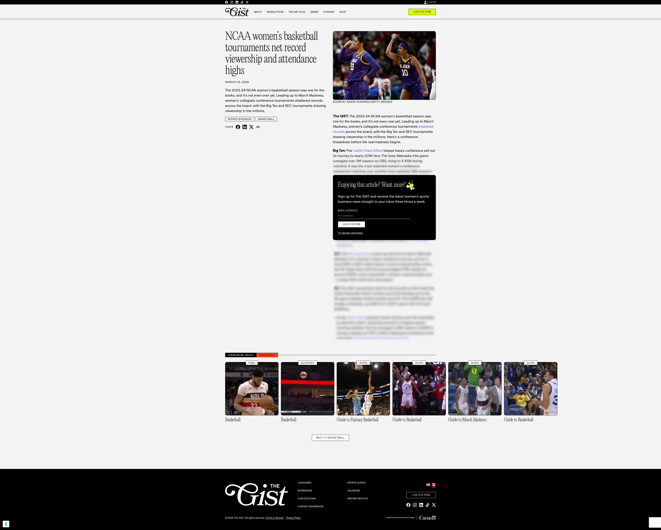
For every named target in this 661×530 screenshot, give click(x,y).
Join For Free (422, 11)
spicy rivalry (356, 317)
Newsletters (275, 11)
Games (314, 11)
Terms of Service (274, 517)
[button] (258, 127)
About (258, 11)
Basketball (266, 119)
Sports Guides (356, 482)
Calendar (353, 490)
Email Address (348, 210)
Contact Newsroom (310, 506)
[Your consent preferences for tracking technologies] (6, 524)
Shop (342, 11)
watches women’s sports (381, 338)
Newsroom (305, 490)
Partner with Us (357, 498)
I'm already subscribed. (350, 232)
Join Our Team (306, 498)
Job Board (304, 482)
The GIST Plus (296, 11)
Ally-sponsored (360, 254)
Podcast (328, 11)
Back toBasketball (330, 437)
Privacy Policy (293, 517)
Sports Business (240, 119)
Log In (431, 2)
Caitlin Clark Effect (368, 150)
